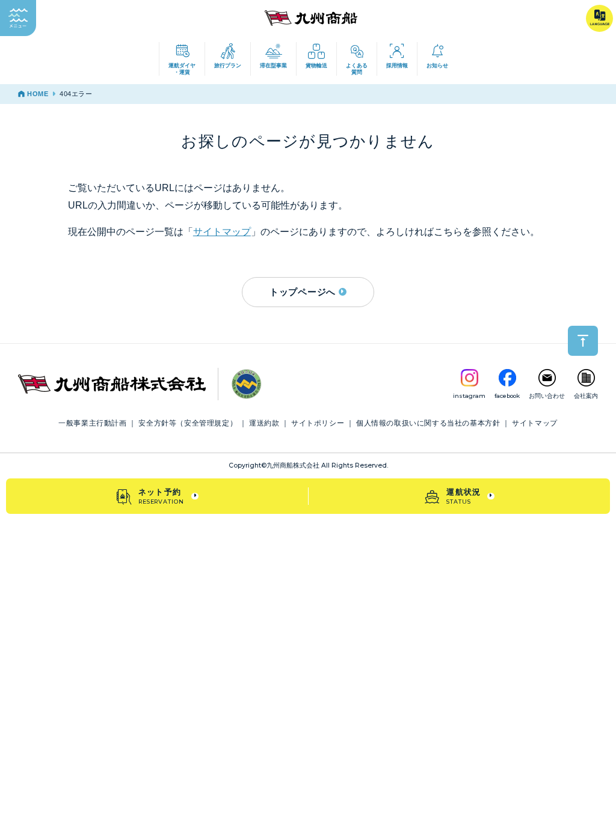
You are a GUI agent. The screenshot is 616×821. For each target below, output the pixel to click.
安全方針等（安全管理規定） (187, 423)
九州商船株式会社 (292, 465)
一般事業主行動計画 (92, 423)
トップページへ (303, 292)
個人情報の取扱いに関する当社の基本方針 (428, 423)
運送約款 (264, 423)
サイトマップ (222, 232)
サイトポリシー (317, 423)
